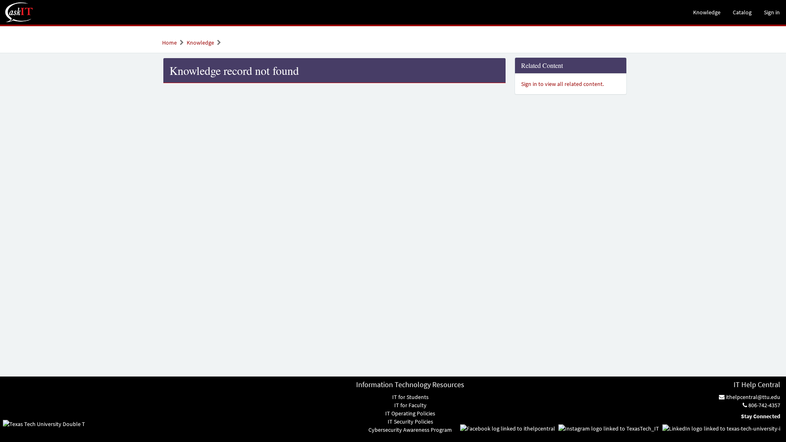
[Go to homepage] (19, 12)
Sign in (772, 12)
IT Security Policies (410, 421)
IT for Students (410, 397)
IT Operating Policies (410, 413)
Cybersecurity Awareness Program (410, 429)
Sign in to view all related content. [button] (562, 84)
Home (169, 42)
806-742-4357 (763, 405)
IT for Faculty (410, 405)
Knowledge (200, 42)
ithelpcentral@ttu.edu (752, 397)
